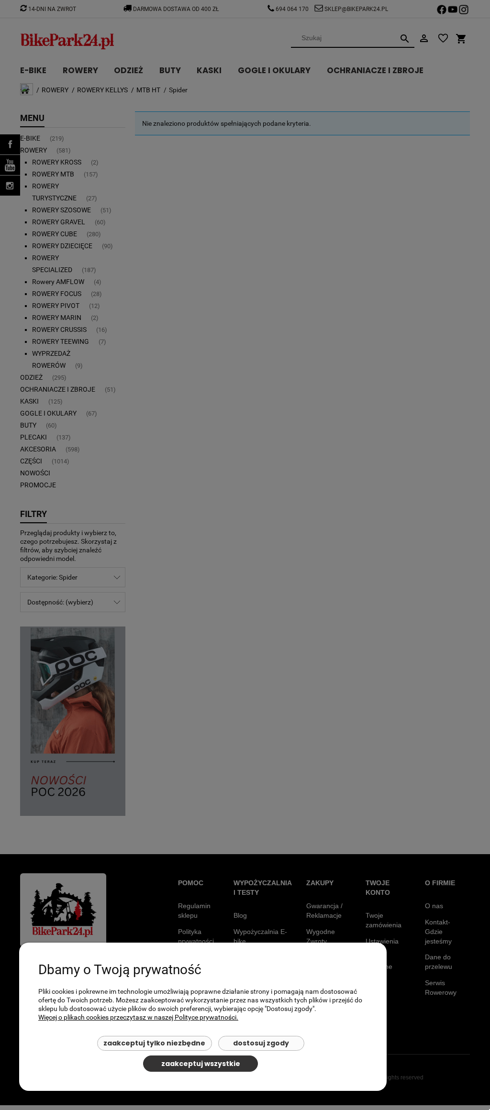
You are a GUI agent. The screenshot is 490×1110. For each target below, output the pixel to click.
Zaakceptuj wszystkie (200, 1063)
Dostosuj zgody (261, 1043)
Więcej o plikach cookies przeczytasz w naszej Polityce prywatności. (138, 1017)
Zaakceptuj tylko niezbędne (154, 1043)
